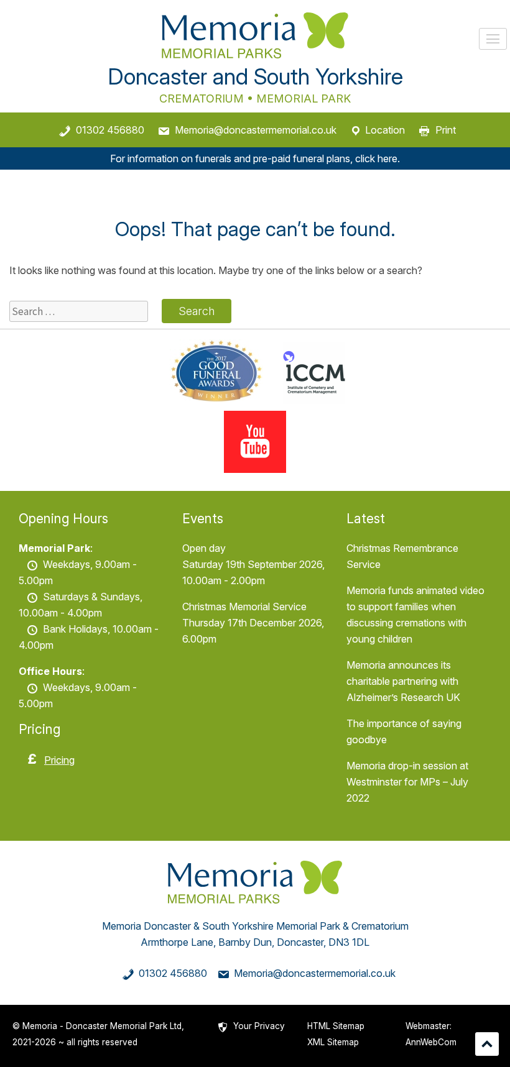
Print (445, 130)
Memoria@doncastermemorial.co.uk (255, 130)
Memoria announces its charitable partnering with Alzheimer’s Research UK (403, 681)
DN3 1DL (348, 942)
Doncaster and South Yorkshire (255, 76)
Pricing (59, 760)
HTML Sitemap (335, 1026)
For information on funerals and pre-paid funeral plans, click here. (255, 158)
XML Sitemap (333, 1042)
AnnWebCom (431, 1042)
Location (385, 130)
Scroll (487, 1044)
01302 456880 (110, 130)
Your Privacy (259, 1026)
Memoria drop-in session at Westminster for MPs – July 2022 (407, 781)
